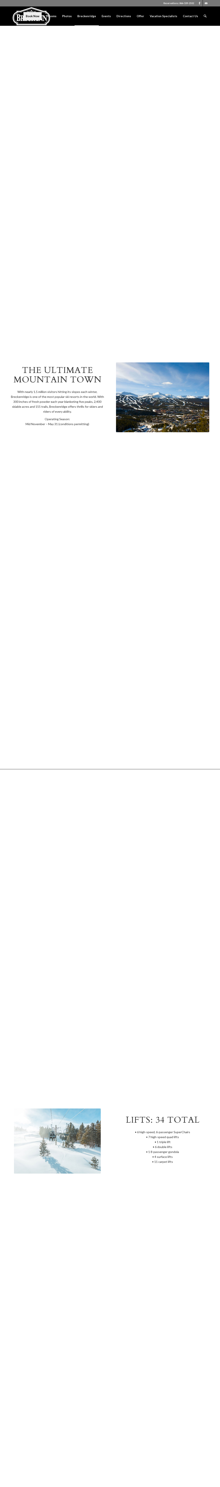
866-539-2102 (186, 3)
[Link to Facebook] (199, 3)
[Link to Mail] (206, 3)
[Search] (205, 16)
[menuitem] (32, 16)
